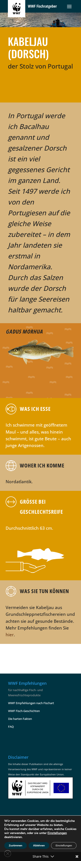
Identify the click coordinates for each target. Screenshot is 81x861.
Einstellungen (57, 833)
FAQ (11, 727)
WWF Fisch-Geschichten (24, 711)
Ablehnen (39, 845)
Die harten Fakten (20, 719)
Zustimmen (15, 845)
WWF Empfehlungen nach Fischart (31, 703)
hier (10, 635)
